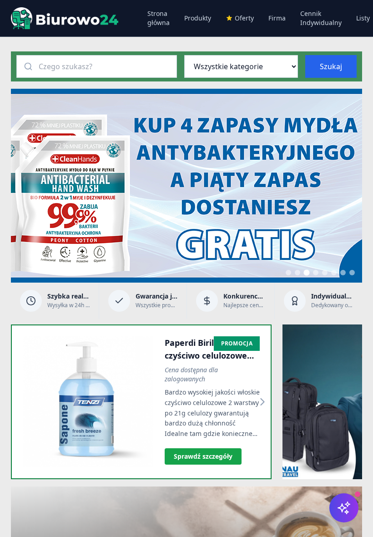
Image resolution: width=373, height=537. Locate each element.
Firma (277, 18)
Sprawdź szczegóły (203, 456)
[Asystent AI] (343, 507)
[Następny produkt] (262, 402)
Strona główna (158, 18)
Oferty (244, 18)
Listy (363, 18)
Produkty (197, 18)
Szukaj (331, 66)
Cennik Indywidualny (321, 18)
